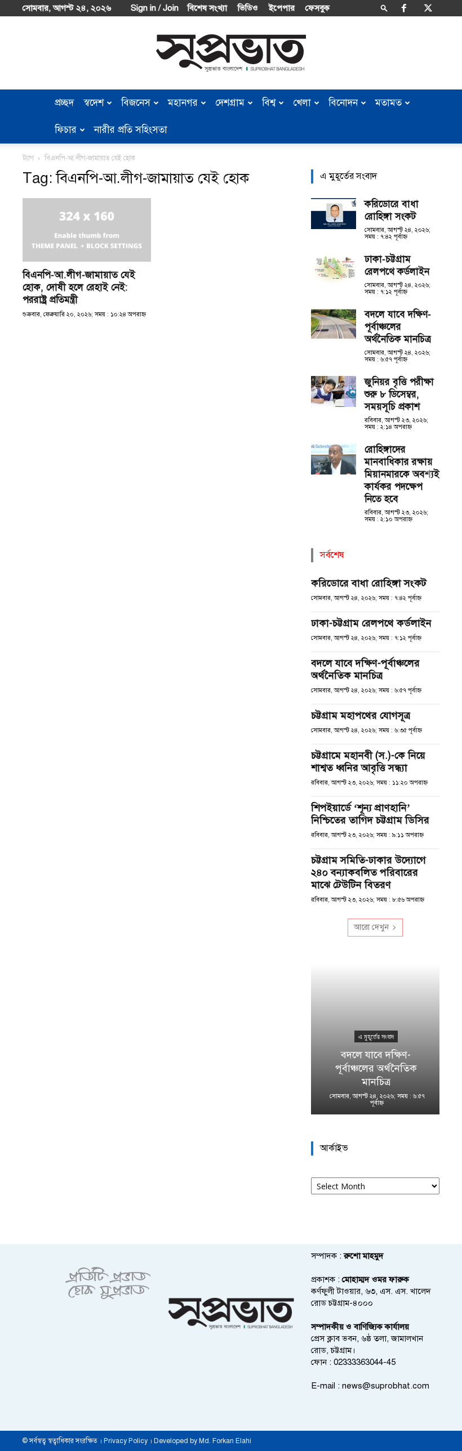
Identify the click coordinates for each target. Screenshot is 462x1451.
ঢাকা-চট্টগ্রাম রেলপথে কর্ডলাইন (397, 265)
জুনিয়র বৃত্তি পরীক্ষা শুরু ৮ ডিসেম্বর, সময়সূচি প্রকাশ (399, 394)
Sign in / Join (155, 8)
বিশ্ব (269, 103)
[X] (428, 8)
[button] (384, 7)
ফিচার (66, 130)
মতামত (388, 103)
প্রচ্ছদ (64, 103)
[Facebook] (404, 8)
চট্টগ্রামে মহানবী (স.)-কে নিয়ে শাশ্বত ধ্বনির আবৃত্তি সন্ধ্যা (368, 761)
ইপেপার (282, 8)
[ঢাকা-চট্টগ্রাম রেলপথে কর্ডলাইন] (333, 268)
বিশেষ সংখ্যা (207, 8)
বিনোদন (343, 103)
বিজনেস (135, 103)
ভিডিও (248, 8)
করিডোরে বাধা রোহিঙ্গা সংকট (392, 210)
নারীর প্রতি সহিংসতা (130, 130)
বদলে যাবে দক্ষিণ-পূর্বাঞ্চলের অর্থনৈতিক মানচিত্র (398, 326)
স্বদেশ (94, 103)
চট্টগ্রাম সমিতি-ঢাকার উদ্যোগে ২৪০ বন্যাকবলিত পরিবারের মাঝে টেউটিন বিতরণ (368, 872)
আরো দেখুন (371, 927)
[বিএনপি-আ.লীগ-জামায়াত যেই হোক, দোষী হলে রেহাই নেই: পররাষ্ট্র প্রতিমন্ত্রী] (87, 230)
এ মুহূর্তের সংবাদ (375, 1037)
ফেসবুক (317, 8)
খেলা (302, 103)
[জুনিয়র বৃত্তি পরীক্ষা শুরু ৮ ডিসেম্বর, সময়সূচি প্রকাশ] (333, 391)
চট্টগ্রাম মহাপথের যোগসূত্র (360, 715)
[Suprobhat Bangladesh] (231, 53)
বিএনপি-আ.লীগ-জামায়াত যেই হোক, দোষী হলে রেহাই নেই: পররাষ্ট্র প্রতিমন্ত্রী (79, 287)
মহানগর (183, 103)
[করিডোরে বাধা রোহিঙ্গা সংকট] (333, 213)
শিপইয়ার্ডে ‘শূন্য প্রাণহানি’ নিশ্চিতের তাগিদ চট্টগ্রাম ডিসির (370, 813)
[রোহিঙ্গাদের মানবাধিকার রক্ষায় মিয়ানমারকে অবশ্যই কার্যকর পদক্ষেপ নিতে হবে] (333, 459)
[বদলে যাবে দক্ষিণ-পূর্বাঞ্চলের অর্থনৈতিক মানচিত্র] (333, 323)
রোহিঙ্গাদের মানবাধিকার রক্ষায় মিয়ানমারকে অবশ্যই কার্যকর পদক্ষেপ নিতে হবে (402, 474)
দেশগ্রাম (230, 103)
